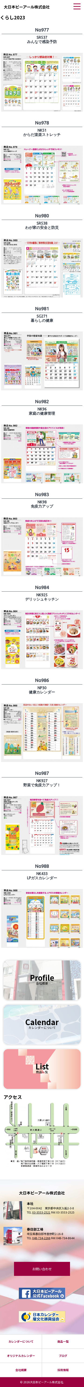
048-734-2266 (41, 1238)
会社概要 (21, 1370)
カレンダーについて (21, 1341)
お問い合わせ (42, 1269)
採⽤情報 (63, 1370)
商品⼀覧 (63, 1341)
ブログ (63, 1356)
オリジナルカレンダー (21, 1356)
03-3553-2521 (41, 1212)
